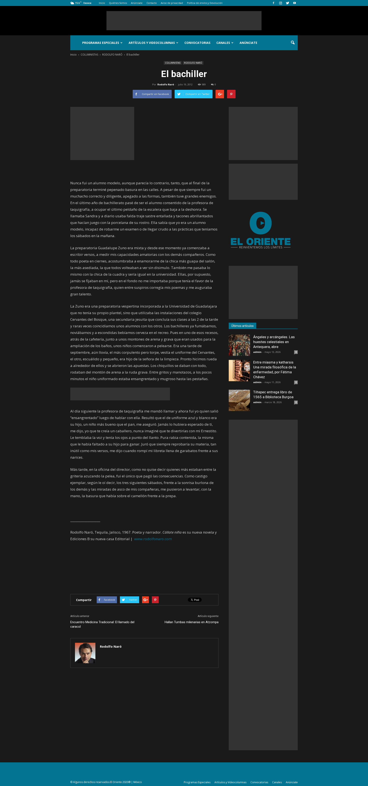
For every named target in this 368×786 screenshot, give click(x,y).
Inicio (102, 2)
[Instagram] (280, 3)
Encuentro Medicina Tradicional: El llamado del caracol (102, 624)
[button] (293, 43)
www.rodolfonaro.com (153, 538)
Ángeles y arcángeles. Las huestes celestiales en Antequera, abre (274, 342)
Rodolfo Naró (165, 84)
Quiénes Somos (118, 2)
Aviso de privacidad (172, 2)
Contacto (152, 2)
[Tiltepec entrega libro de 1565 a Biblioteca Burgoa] (239, 400)
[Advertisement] (184, 20)
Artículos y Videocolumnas (152, 43)
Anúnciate (136, 2)
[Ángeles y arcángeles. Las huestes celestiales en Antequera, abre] (239, 345)
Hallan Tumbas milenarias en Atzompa (191, 622)
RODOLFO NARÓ (193, 62)
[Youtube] (294, 3)
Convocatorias (197, 43)
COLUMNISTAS (172, 62)
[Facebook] (273, 3)
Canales (223, 43)
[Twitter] (287, 3)
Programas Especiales (100, 43)
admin (257, 352)
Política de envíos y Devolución (205, 2)
